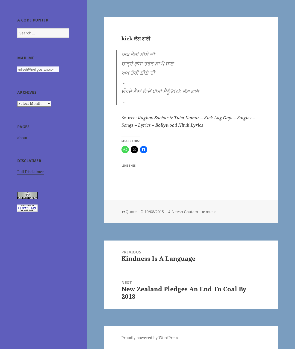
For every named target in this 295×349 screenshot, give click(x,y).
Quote (131, 211)
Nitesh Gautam (185, 211)
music (211, 211)
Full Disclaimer (30, 171)
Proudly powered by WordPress (149, 337)
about (22, 137)
